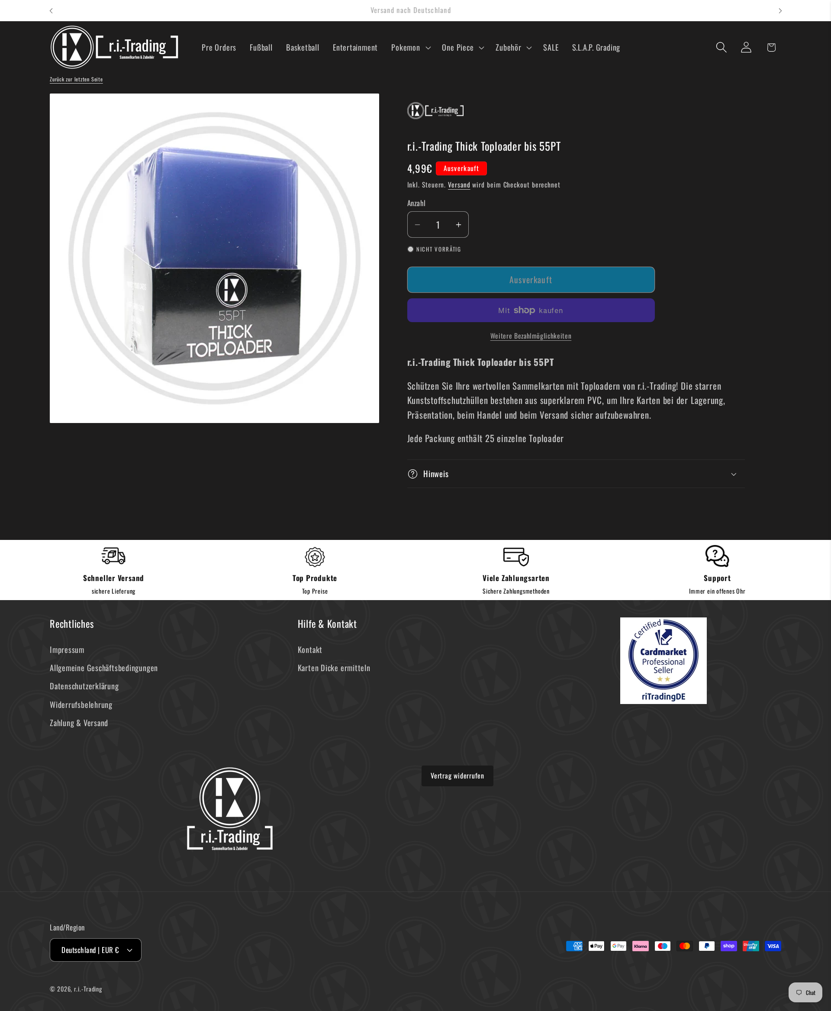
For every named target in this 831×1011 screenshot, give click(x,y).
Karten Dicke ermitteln (334, 667)
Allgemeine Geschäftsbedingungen (104, 667)
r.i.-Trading (88, 988)
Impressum (67, 649)
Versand (459, 184)
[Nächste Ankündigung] (780, 10)
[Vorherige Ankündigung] (51, 10)
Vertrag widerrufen (457, 775)
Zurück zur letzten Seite (76, 79)
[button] (410, 47)
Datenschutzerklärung (84, 685)
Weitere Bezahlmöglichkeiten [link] (531, 336)
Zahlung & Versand (79, 722)
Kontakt (310, 649)
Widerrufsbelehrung (81, 704)
